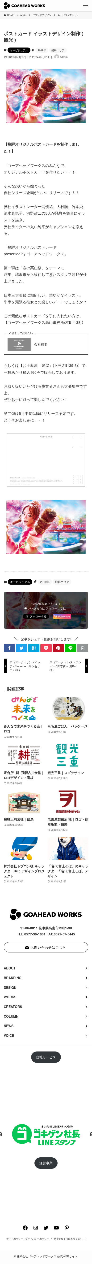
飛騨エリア (57, 50)
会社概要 (40, 344)
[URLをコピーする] (82, 648)
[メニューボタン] (85, 5)
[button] (9, 648)
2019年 (42, 50)
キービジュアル (19, 50)
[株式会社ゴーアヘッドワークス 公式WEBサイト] (24, 5)
